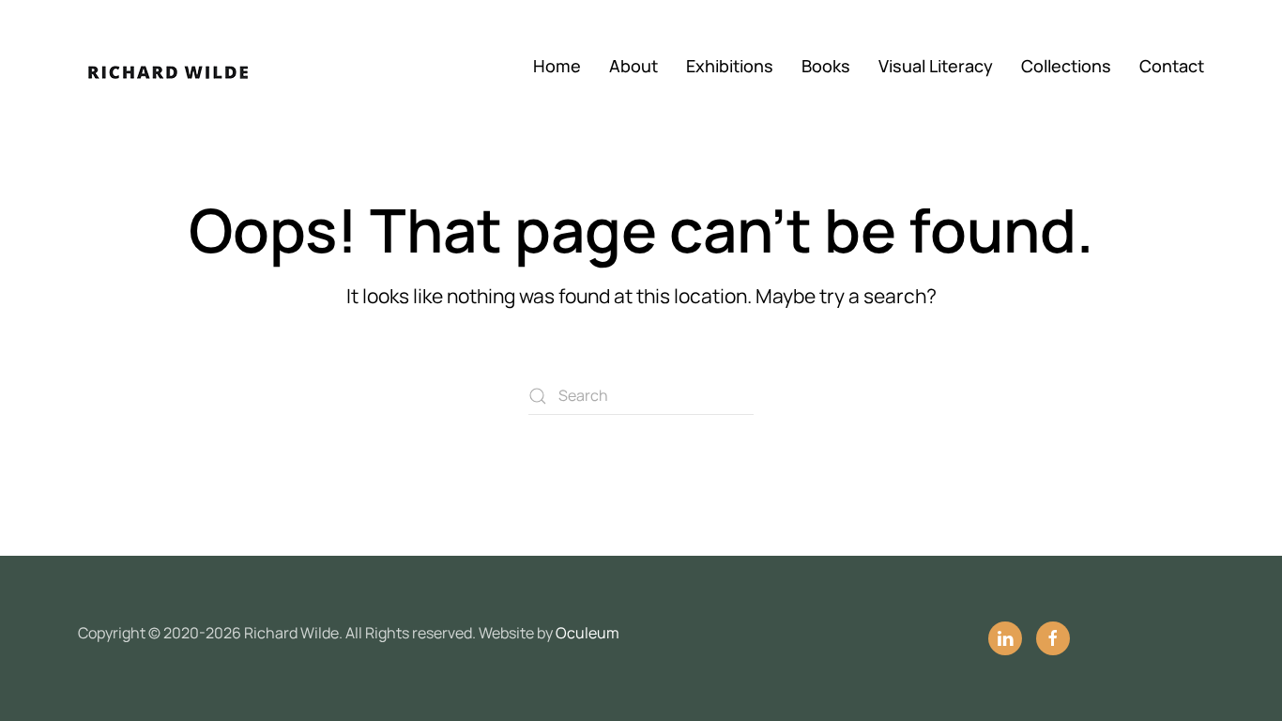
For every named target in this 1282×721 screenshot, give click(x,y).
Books (825, 65)
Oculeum (587, 632)
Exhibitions (729, 65)
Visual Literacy (935, 65)
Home (557, 65)
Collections (1066, 65)
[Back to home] (190, 65)
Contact (1171, 65)
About (633, 65)
